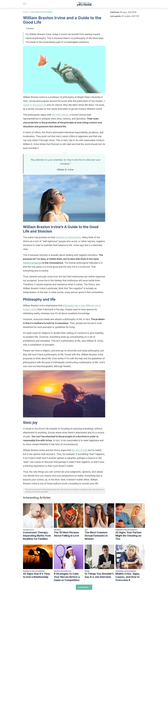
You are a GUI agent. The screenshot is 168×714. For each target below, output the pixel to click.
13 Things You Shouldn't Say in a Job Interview (99, 575)
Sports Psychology (62, 571)
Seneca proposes (32, 263)
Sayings (57, 530)
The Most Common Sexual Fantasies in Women (96, 535)
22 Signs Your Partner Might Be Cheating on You (128, 535)
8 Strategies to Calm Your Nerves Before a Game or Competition (67, 577)
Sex (86, 530)
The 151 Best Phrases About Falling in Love (66, 534)
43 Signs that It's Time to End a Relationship (36, 575)
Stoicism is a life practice (68, 237)
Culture (26, 12)
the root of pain (79, 450)
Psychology (28, 530)
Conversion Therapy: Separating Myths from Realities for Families (37, 535)
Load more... (84, 587)
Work (87, 571)
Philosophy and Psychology (41, 12)
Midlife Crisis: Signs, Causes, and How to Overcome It (127, 577)
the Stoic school (60, 114)
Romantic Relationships (126, 530)
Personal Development (125, 571)
